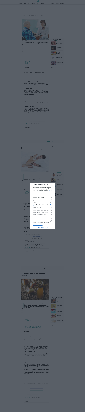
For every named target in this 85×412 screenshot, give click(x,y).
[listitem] (42, 207)
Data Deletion (38, 227)
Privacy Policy (46, 227)
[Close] (54, 184)
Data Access (42, 227)
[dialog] (42, 206)
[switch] (51, 197)
